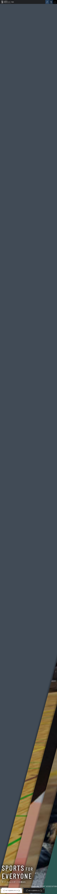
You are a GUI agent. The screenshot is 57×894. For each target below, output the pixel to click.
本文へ (47, 2)
